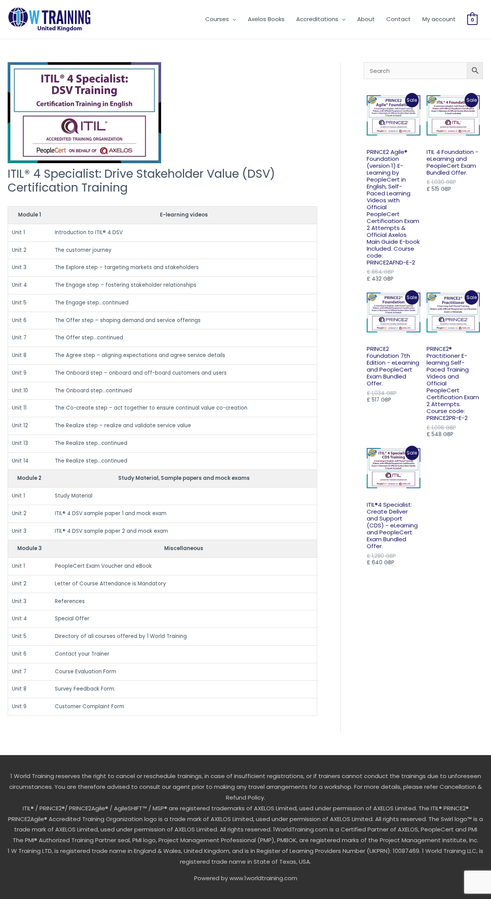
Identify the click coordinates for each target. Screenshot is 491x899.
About (366, 19)
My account (439, 19)
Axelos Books (266, 19)
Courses (217, 19)
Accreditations (317, 19)
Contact (398, 19)
